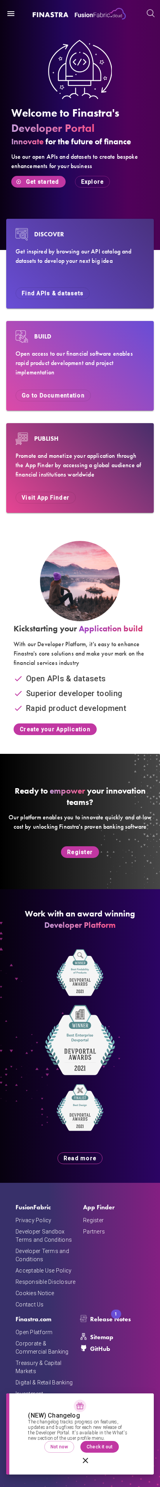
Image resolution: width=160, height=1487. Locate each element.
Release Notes (110, 1318)
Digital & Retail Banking (44, 1382)
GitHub (100, 1349)
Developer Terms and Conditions (42, 1255)
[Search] (150, 13)
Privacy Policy (34, 1220)
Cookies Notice (35, 1293)
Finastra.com (33, 1319)
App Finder (99, 1207)
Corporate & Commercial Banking (42, 1347)
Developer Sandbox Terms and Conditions (44, 1235)
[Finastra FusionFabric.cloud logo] (79, 13)
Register (93, 1220)
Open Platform (34, 1332)
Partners (94, 1231)
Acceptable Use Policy (43, 1270)
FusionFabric (33, 1207)
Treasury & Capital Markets (39, 1367)
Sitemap (101, 1337)
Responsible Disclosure (46, 1282)
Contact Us (30, 1304)
